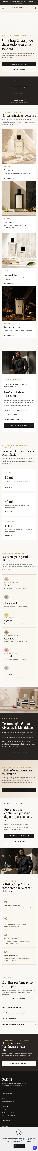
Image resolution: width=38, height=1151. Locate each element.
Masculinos (5, 1098)
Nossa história (5, 1110)
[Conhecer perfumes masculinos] (19, 198)
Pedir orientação (19, 841)
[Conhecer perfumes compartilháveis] (19, 250)
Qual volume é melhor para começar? (13, 1013)
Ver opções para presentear (19, 835)
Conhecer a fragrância (19, 425)
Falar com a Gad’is (19, 790)
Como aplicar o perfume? (9, 1018)
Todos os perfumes (7, 1093)
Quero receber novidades (19, 1063)
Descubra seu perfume (8, 1112)
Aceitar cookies (19, 1146)
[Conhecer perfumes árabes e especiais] (19, 303)
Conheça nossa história (19, 753)
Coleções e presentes (8, 1101)
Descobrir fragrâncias (19, 64)
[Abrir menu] (3, 7)
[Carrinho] (34, 8)
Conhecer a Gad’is (19, 69)
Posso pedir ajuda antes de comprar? (13, 1024)
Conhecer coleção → (9, 178)
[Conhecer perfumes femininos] (19, 146)
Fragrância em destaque (8, 1115)
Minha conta (5, 1126)
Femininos (4, 1096)
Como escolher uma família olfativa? (13, 1007)
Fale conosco (5, 1124)
